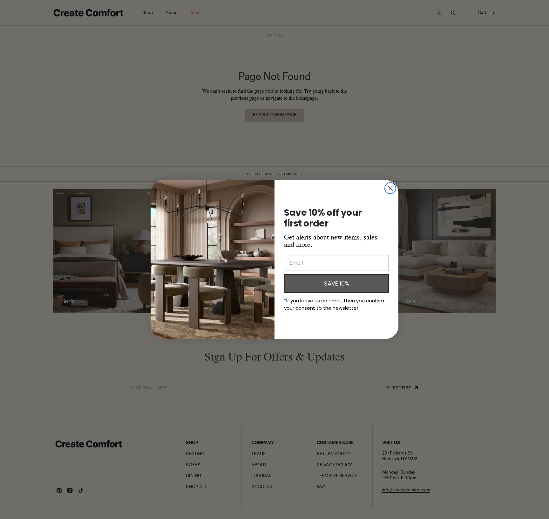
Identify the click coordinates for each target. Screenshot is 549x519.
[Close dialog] (390, 188)
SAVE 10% (336, 283)
